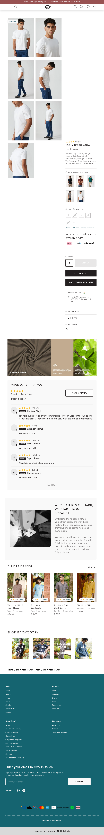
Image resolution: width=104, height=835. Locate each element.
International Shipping (14, 758)
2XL (68, 222)
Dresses (55, 694)
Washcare (73, 311)
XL (88, 215)
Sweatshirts (10, 709)
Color (76, 172)
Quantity (69, 257)
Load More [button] (52, 485)
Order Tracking (11, 732)
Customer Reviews (59, 732)
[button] (70, 142)
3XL (75, 222)
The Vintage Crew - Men (28, 670)
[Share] (66, 329)
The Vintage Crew (51, 670)
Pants (7, 691)
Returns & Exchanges (14, 729)
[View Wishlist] (88, 6)
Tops (54, 702)
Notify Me (81, 273)
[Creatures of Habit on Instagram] (18, 790)
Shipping (72, 318)
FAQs (7, 725)
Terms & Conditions (13, 747)
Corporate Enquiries (13, 740)
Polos (7, 698)
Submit (79, 782)
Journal (55, 729)
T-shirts (8, 694)
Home (10, 670)
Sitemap (8, 754)
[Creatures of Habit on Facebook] (23, 790)
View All (92, 567)
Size (75, 209)
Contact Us (10, 736)
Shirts (7, 702)
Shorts (8, 705)
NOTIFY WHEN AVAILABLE (81, 283)
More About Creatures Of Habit (50, 831)
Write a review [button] (79, 393)
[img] (25, 408)
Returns (72, 324)
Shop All (8, 712)
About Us (56, 725)
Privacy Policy (11, 750)
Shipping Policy (11, 743)
